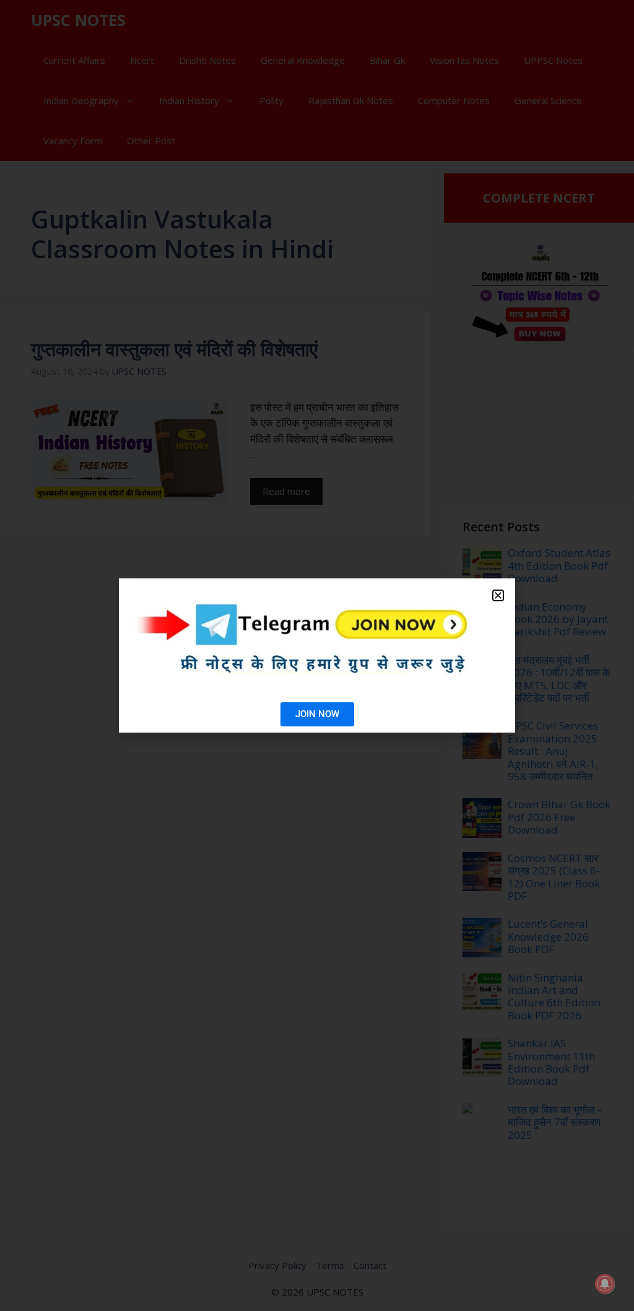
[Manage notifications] (605, 1284)
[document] (317, 655)
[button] (498, 595)
